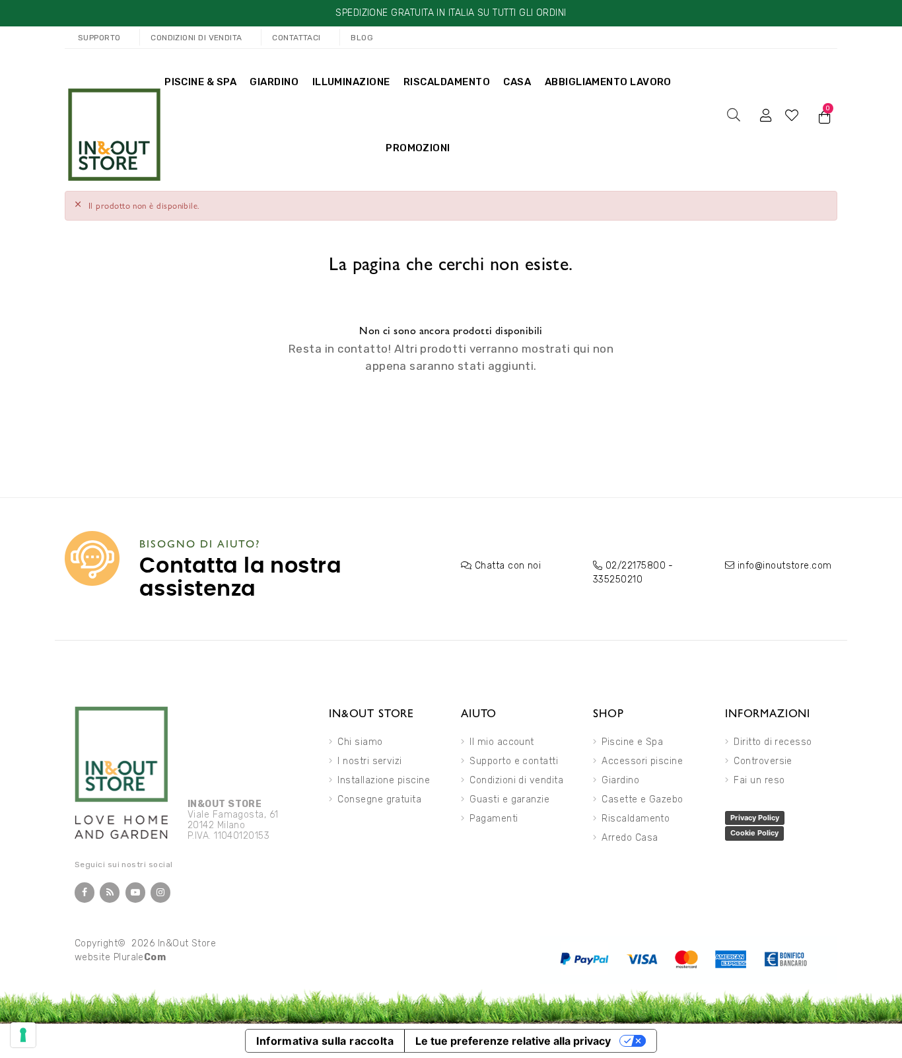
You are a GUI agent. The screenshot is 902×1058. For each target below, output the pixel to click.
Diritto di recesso (773, 742)
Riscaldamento (636, 818)
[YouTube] (135, 892)
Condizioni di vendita (516, 780)
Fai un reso (759, 780)
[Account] (766, 115)
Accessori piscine (642, 761)
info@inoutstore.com (785, 565)
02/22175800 (636, 565)
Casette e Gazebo (642, 799)
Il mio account (501, 742)
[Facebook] (84, 892)
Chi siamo (359, 742)
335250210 (617, 579)
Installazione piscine (383, 780)
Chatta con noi (508, 565)
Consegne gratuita (379, 799)
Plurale (140, 957)
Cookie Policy (754, 832)
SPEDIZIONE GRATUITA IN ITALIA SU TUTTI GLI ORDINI (450, 12)
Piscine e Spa (632, 742)
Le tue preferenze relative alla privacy (513, 1040)
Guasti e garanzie (509, 799)
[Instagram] (160, 892)
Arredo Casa (630, 837)
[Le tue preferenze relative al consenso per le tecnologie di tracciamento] (23, 1034)
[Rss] (110, 892)
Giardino (620, 780)
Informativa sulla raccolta (325, 1040)
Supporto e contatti (513, 761)
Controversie (763, 761)
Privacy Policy (754, 817)
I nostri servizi (369, 761)
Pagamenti (493, 818)
